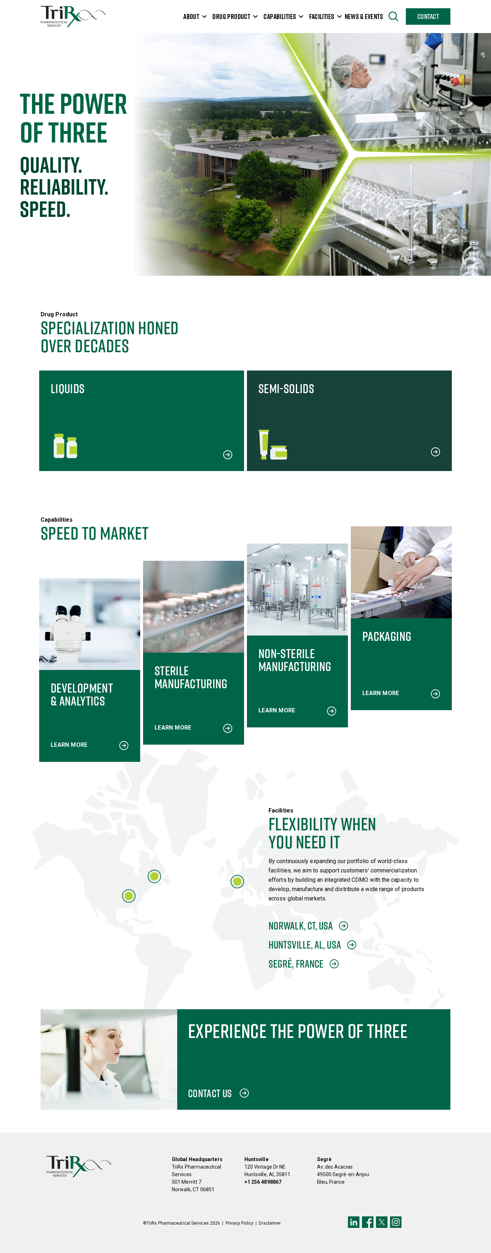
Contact (428, 16)
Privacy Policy (239, 1223)
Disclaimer (270, 1223)
